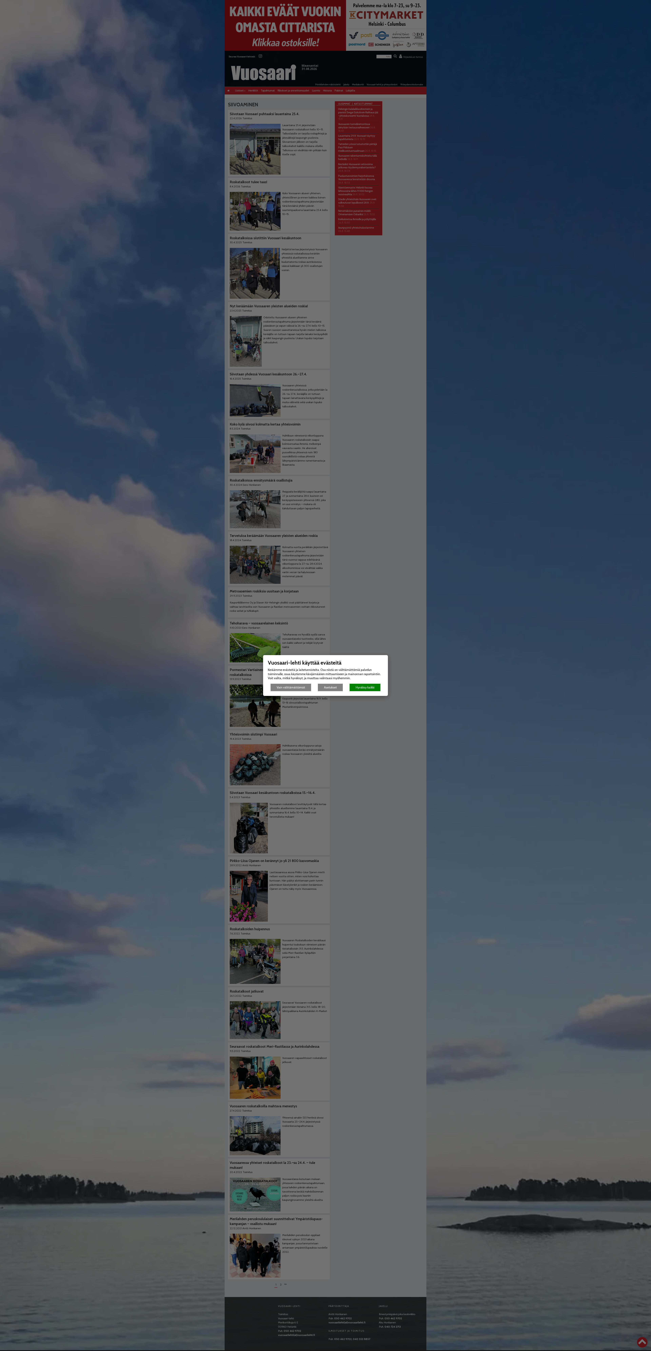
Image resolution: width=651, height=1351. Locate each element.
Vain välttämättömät (291, 687)
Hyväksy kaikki (365, 687)
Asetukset (330, 687)
